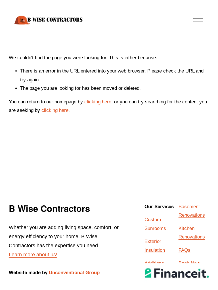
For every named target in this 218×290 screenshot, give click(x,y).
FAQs (184, 250)
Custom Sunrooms (155, 224)
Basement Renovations (192, 211)
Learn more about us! (33, 254)
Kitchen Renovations (192, 233)
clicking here (97, 102)
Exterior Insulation (154, 246)
